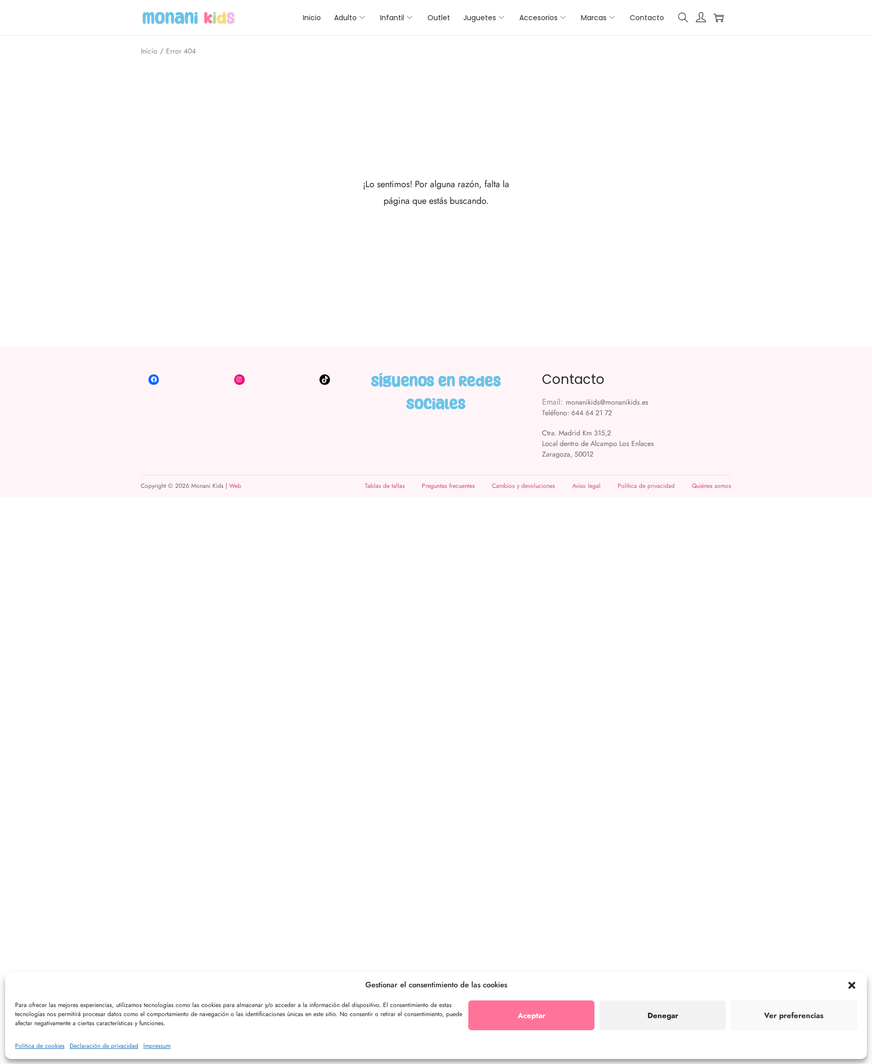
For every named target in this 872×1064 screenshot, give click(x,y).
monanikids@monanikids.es (607, 402)
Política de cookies (40, 1045)
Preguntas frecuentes (448, 485)
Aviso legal (586, 485)
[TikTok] (324, 379)
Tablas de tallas (385, 485)
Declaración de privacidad (104, 1045)
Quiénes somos (711, 485)
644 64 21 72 (591, 413)
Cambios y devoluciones (523, 485)
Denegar (662, 1015)
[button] (852, 985)
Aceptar (532, 1015)
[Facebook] (153, 379)
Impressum (157, 1045)
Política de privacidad (646, 485)
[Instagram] (239, 379)
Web (235, 485)
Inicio (149, 51)
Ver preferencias (794, 1015)
